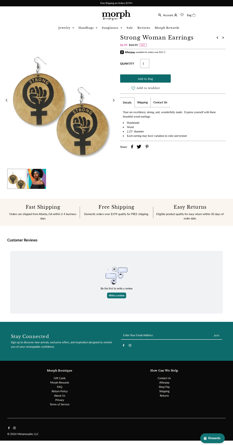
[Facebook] (123, 346)
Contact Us (160, 102)
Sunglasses (110, 27)
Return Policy (60, 391)
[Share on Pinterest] (147, 147)
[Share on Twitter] (139, 147)
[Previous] (7, 100)
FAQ (59, 386)
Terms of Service (60, 404)
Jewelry (64, 27)
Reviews (143, 27)
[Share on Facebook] (132, 147)
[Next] (113, 100)
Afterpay (164, 382)
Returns (164, 395)
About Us (59, 395)
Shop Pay (164, 386)
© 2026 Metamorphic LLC (23, 434)
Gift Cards (60, 378)
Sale (130, 27)
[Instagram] (130, 346)
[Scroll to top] (225, 437)
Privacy (59, 400)
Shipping (142, 102)
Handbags (86, 27)
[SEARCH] (159, 14)
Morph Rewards (167, 27)
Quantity (127, 63)
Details (127, 102)
